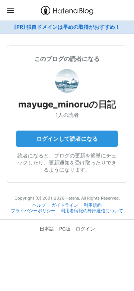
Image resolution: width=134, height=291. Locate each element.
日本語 (46, 229)
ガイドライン (64, 205)
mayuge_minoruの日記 (67, 104)
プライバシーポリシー (33, 210)
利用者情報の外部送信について (92, 210)
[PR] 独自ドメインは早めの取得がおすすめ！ (67, 27)
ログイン (85, 229)
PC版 (64, 229)
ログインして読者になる (67, 138)
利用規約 (93, 205)
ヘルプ (39, 205)
